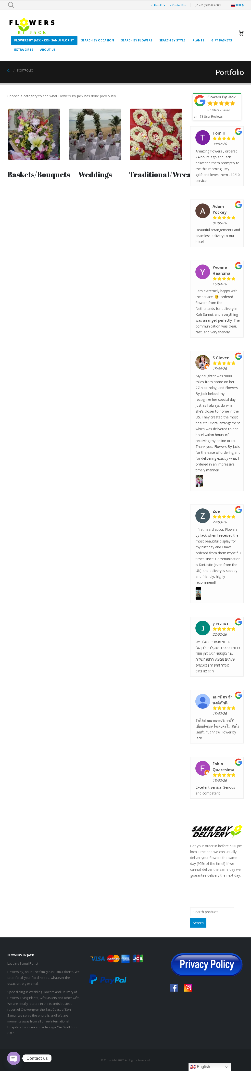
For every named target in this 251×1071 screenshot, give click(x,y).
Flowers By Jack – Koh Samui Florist (44, 40)
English (203, 1067)
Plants (198, 40)
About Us (159, 5)
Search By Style (172, 40)
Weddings (95, 174)
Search (198, 922)
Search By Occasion (97, 40)
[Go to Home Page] (8, 71)
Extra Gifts (23, 50)
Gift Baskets (221, 40)
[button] (11, 5)
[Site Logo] (31, 26)
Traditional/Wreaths (165, 174)
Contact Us (179, 5)
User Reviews (210, 116)
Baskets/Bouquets (38, 174)
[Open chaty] (13, 1058)
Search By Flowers (136, 40)
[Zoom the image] (34, 110)
